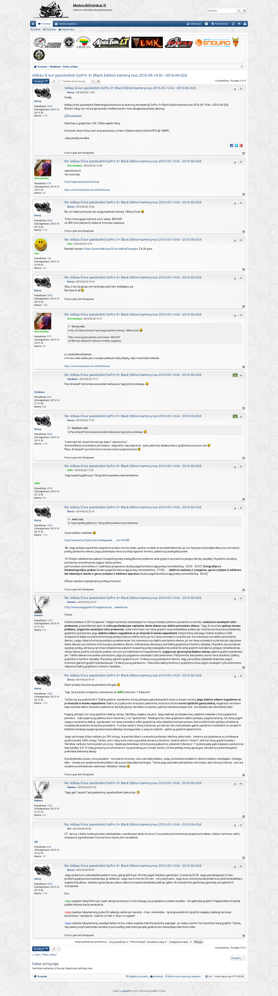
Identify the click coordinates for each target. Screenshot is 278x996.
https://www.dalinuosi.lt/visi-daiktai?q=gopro (111, 248)
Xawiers (38, 615)
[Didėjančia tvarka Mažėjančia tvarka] (180, 942)
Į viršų (243, 153)
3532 (49, 106)
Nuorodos (34, 24)
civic (36, 253)
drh (36, 841)
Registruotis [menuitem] (246, 24)
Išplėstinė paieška (244, 10)
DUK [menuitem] (207, 24)
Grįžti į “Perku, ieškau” (45, 954)
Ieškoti (239, 10)
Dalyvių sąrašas (67, 23)
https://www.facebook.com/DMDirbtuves (87, 189)
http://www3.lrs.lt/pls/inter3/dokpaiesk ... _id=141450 (96, 540)
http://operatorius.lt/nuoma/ (81, 181)
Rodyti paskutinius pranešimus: (91, 942)
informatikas (41, 178)
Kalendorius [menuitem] (221, 23)
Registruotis (68, 29)
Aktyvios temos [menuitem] (234, 24)
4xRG (37, 483)
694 (49, 847)
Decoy (37, 101)
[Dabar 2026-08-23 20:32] (242, 66)
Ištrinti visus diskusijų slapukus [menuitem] (184, 976)
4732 (49, 488)
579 (49, 183)
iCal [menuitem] (209, 976)
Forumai (46, 23)
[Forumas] (51, 10)
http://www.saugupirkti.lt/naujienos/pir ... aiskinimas (96, 607)
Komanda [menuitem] (158, 976)
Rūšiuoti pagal (138, 942)
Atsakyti (39, 81)
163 (49, 258)
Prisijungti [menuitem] (240, 24)
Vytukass (39, 392)
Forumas (42, 976)
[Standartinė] (65, 92)
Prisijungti (51, 29)
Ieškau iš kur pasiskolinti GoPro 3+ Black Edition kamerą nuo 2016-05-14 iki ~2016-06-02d (109, 75)
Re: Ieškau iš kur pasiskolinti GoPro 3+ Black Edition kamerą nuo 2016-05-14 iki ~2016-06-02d (132, 161)
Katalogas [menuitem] (195, 23)
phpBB (126, 991)
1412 (49, 620)
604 (49, 397)
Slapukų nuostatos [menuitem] (138, 976)
